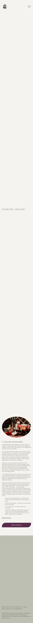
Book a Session (16, 525)
